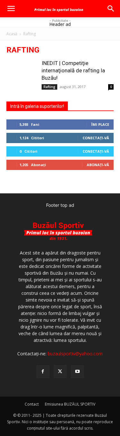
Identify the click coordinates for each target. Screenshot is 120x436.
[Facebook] (42, 371)
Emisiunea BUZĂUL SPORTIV (70, 404)
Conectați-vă (96, 137)
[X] (60, 371)
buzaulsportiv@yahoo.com (75, 354)
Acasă (11, 33)
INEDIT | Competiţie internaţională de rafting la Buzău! (73, 70)
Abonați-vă (98, 164)
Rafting (49, 87)
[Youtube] (77, 371)
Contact (32, 404)
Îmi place (100, 124)
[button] (11, 8)
